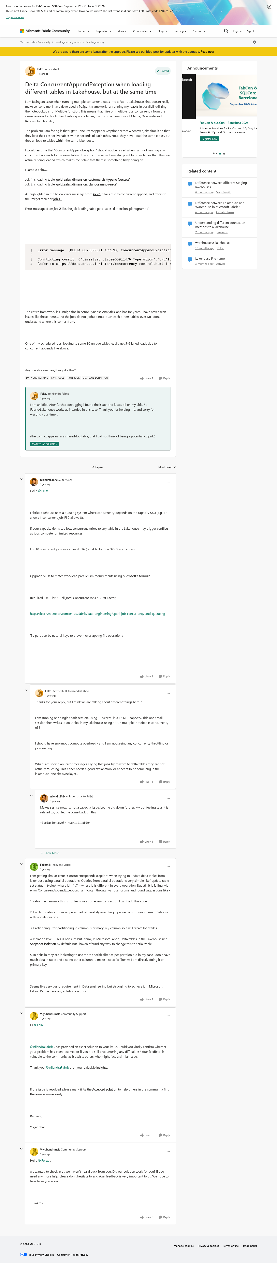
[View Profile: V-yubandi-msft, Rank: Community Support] (34, 1016)
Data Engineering (95, 42)
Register (238, 31)
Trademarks (250, 1245)
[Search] (226, 31)
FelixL (40, 69)
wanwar (220, 264)
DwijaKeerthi (223, 192)
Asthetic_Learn (225, 212)
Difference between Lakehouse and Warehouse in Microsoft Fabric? (219, 205)
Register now (15, 17)
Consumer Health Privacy (72, 1254)
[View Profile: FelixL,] (34, 396)
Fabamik (45, 865)
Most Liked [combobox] (167, 467)
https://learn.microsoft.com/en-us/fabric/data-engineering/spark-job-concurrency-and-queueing (97, 613)
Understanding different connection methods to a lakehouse (220, 225)
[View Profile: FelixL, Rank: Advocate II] (30, 71)
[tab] (220, 153)
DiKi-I (220, 248)
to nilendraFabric (58, 393)
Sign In (251, 31)
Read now (207, 51)
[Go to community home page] (45, 31)
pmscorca (222, 232)
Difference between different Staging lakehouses (221, 185)
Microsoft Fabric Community (35, 42)
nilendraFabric (48, 480)
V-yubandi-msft (50, 1014)
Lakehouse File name (210, 258)
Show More (52, 853)
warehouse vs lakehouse (212, 243)
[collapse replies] (21, 479)
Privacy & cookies (208, 1245)
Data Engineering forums (68, 42)
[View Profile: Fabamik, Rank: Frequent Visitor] (34, 867)
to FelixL (88, 796)
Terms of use (231, 1245)
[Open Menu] (254, 42)
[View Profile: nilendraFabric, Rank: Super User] (34, 482)
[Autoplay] (215, 153)
